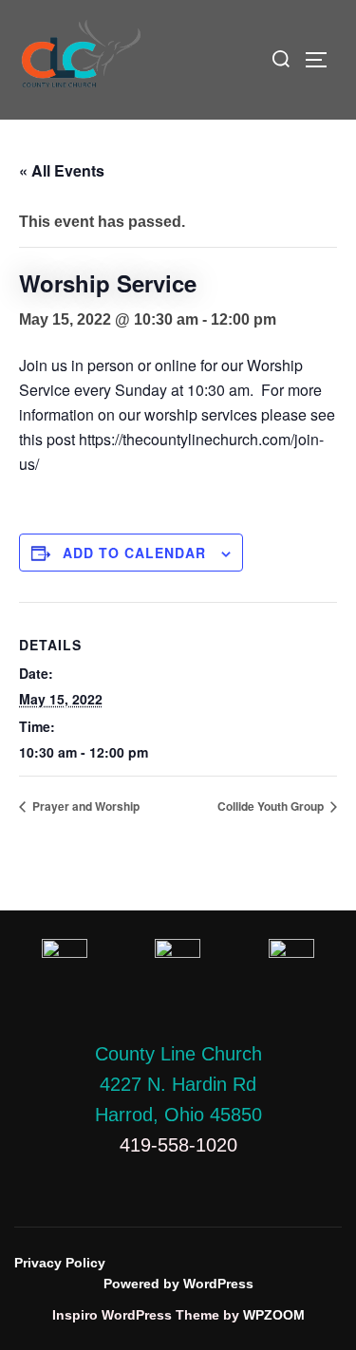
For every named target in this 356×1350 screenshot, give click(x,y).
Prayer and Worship (84, 806)
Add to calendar (134, 552)
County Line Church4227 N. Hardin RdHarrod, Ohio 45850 (178, 1084)
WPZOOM (274, 1314)
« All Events (61, 170)
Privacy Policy (59, 1262)
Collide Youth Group (272, 806)
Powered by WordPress (178, 1283)
